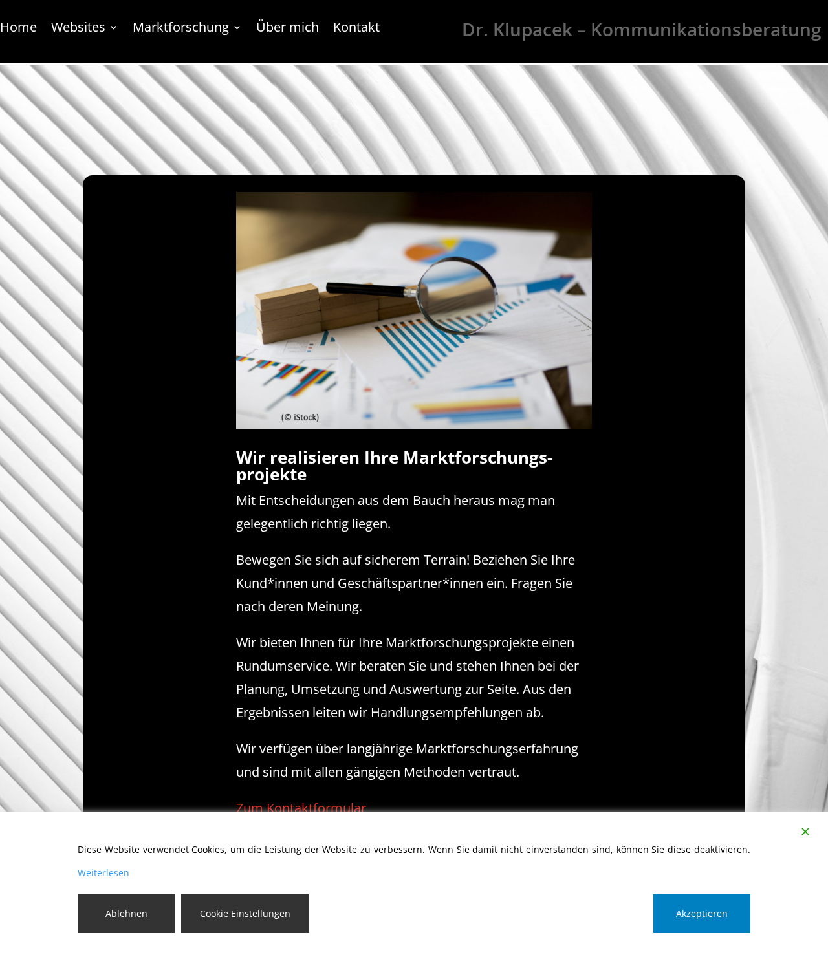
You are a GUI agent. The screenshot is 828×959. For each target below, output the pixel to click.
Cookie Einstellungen (245, 913)
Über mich (287, 29)
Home (18, 29)
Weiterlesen (103, 873)
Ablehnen (126, 913)
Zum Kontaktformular (301, 808)
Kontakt (356, 29)
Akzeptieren (702, 913)
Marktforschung (181, 29)
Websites (78, 29)
